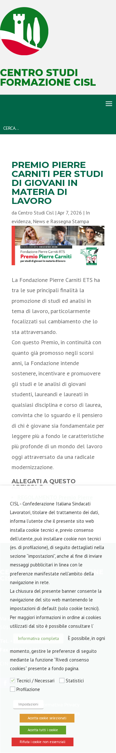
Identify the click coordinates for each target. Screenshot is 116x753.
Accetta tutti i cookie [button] (43, 730)
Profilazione (28, 689)
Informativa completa (38, 638)
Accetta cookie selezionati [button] (47, 718)
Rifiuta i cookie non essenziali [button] (42, 742)
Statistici (75, 681)
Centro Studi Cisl (36, 212)
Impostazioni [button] (28, 704)
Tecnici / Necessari (35, 681)
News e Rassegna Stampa (61, 221)
